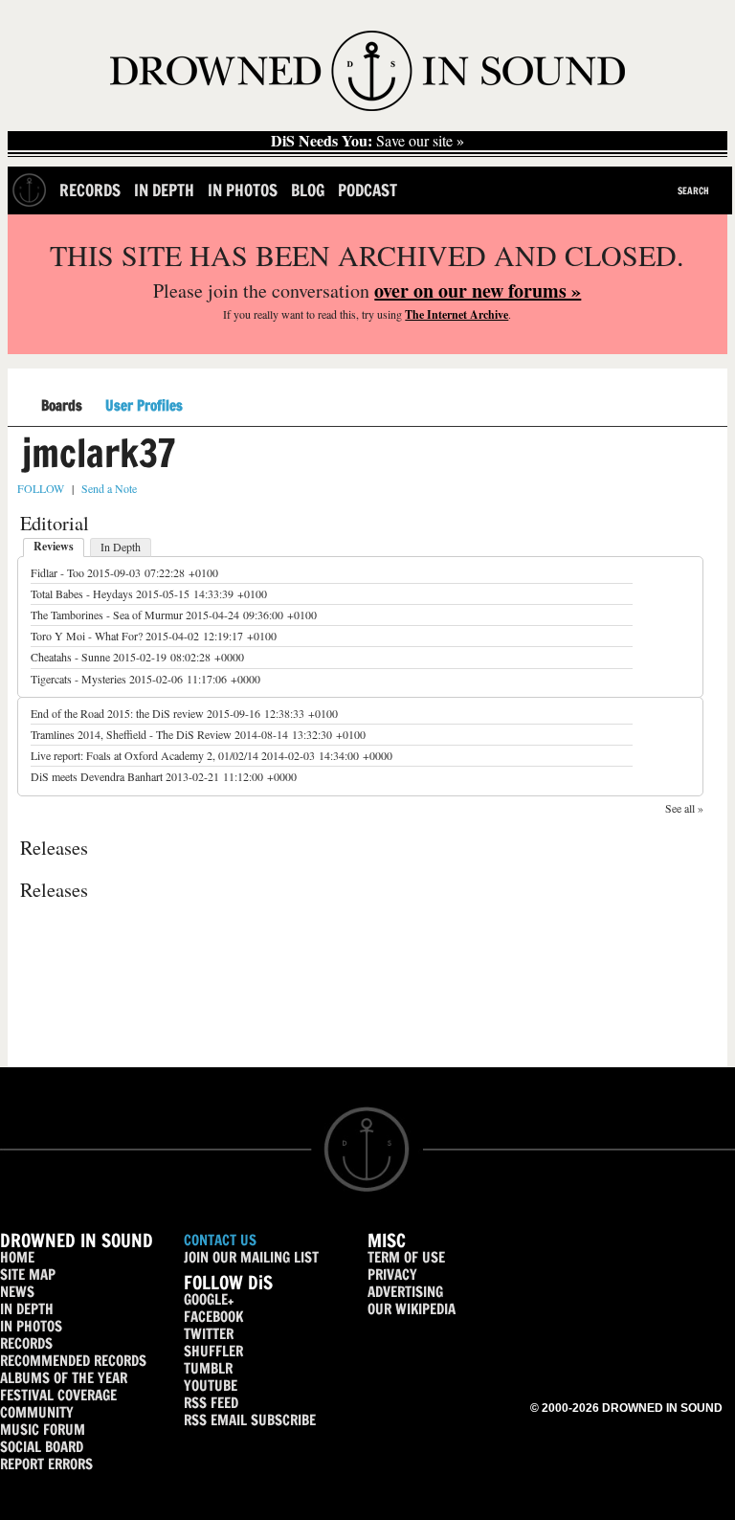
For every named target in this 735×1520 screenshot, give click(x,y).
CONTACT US (220, 1240)
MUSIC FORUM (42, 1429)
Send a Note (109, 488)
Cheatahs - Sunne (70, 656)
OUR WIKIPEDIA (412, 1309)
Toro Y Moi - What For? (87, 635)
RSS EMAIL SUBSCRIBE (250, 1420)
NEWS (17, 1292)
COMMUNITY (37, 1412)
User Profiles (144, 405)
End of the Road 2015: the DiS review (117, 713)
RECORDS (26, 1343)
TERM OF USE (406, 1257)
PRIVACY (392, 1274)
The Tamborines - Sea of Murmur (107, 614)
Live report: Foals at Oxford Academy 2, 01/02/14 (144, 755)
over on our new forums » (477, 290)
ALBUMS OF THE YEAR (63, 1378)
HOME (17, 1257)
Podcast (367, 190)
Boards (61, 406)
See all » (684, 808)
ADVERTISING (405, 1292)
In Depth (164, 190)
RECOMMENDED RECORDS (73, 1361)
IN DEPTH (27, 1309)
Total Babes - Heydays (82, 593)
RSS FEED (211, 1403)
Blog (307, 190)
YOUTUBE (210, 1385)
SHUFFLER (213, 1351)
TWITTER (209, 1334)
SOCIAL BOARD (41, 1447)
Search (693, 190)
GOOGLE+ (209, 1299)
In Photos (243, 190)
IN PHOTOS (31, 1326)
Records (90, 190)
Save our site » (367, 140)
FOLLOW (40, 488)
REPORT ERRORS (46, 1464)
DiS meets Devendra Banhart (97, 776)
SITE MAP (28, 1274)
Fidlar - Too (57, 572)
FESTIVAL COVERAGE (58, 1395)
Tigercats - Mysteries (78, 678)
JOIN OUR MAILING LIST (251, 1257)
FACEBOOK (213, 1317)
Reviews (53, 546)
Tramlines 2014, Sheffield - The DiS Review (131, 734)
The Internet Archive (456, 314)
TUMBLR (208, 1368)
